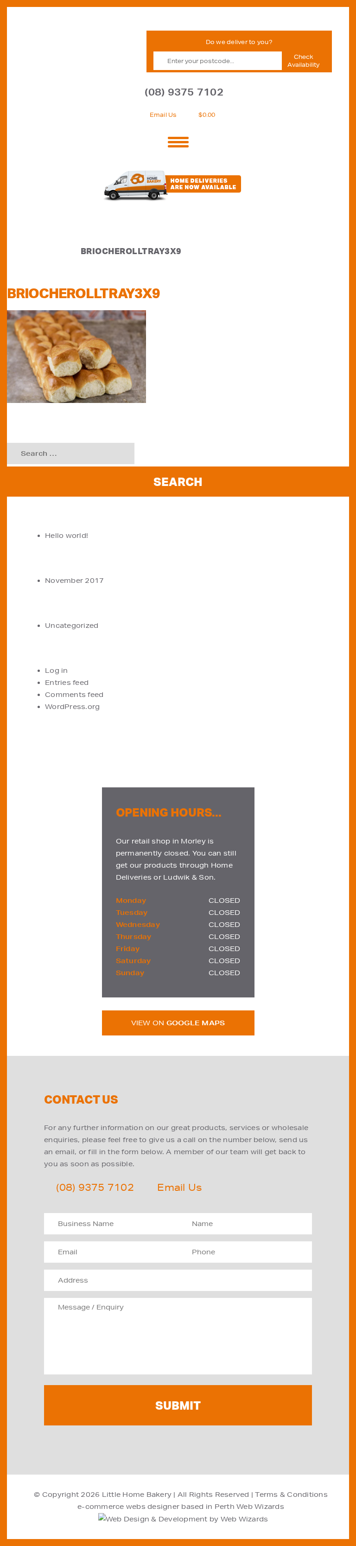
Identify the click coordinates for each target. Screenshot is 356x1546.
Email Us (163, 115)
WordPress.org (72, 707)
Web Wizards (260, 1506)
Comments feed (74, 694)
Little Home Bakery (137, 1494)
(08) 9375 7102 (184, 92)
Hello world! (66, 535)
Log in (56, 670)
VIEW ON (178, 1023)
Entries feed (67, 682)
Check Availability (303, 61)
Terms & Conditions (291, 1494)
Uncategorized (71, 625)
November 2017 (74, 580)
